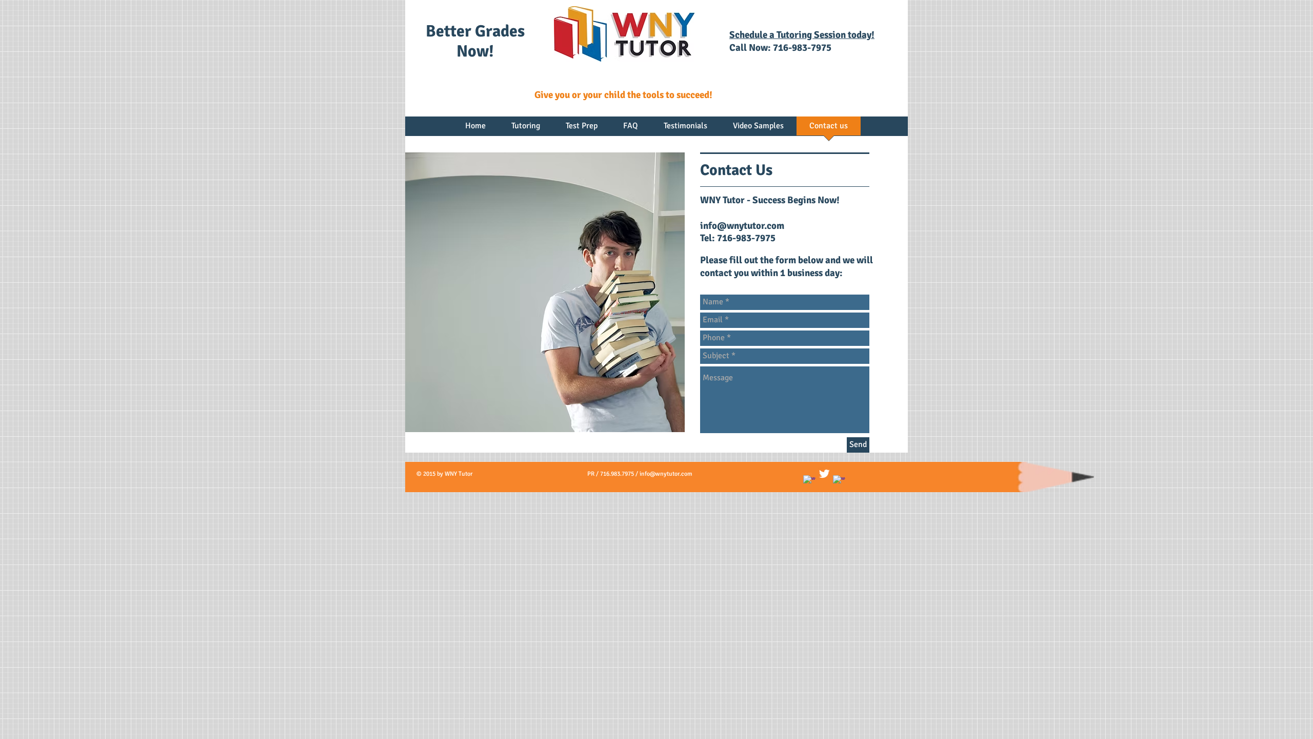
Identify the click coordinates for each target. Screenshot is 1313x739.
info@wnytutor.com (742, 226)
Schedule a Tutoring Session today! (801, 35)
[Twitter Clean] (824, 474)
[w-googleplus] (839, 481)
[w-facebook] (809, 481)
